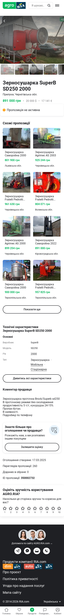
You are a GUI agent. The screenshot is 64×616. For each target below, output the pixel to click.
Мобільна (37, 364)
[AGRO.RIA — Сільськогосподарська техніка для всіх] (16, 5)
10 (59, 512)
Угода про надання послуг (24, 586)
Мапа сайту (12, 592)
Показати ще (32, 309)
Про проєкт (12, 572)
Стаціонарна (39, 369)
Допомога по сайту (32, 543)
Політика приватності (20, 579)
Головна (6, 613)
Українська (51, 601)
